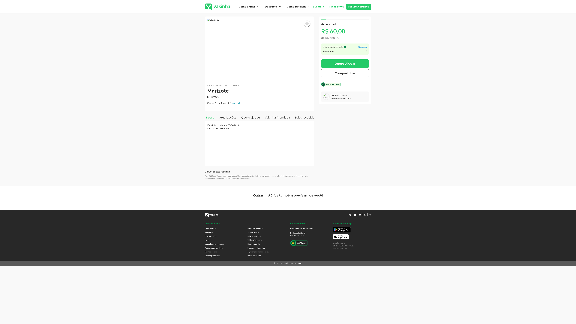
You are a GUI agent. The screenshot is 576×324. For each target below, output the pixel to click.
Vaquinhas (209, 232)
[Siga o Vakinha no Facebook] (355, 215)
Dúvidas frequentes (255, 228)
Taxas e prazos (253, 232)
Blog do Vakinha (254, 244)
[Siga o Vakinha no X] (365, 215)
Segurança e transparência (258, 252)
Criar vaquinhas (211, 236)
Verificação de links (212, 256)
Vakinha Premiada (255, 240)
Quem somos (210, 228)
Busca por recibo (254, 256)
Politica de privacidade (214, 248)
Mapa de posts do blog (256, 248)
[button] (259, 49)
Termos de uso (211, 252)
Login (207, 240)
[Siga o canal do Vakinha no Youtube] (360, 215)
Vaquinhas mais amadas (214, 244)
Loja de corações (254, 236)
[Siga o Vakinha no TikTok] (370, 215)
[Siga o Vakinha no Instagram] (349, 215)
